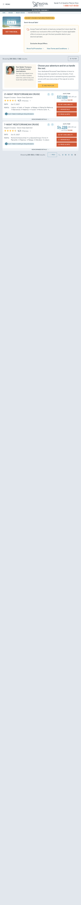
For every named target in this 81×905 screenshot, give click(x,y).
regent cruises (20, 12)
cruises (10, 12)
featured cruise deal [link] (34, 12)
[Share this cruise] (48, 94)
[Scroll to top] (75, 899)
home (4, 12)
